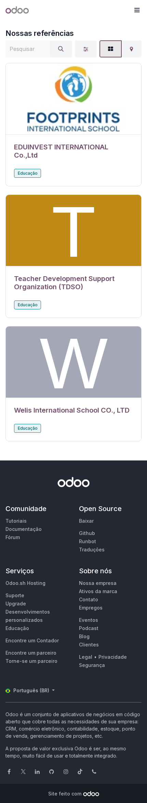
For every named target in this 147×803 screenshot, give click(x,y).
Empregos (91, 608)
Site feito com (64, 794)
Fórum (12, 537)
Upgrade (15, 603)
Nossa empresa (98, 583)
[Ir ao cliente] (73, 99)
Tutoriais (16, 521)
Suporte (14, 595)
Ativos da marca (98, 591)
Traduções (92, 549)
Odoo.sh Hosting (25, 583)
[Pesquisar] (61, 48)
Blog (84, 636)
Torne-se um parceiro (31, 661)
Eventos (88, 620)
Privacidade (112, 657)
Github (87, 533)
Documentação (23, 529)
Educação (28, 173)
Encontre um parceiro (30, 653)
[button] (136, 10)
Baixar (86, 521)
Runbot (87, 541)
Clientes (89, 644)
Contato (88, 599)
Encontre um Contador (32, 640)
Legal (85, 657)
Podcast (88, 628)
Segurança (92, 665)
